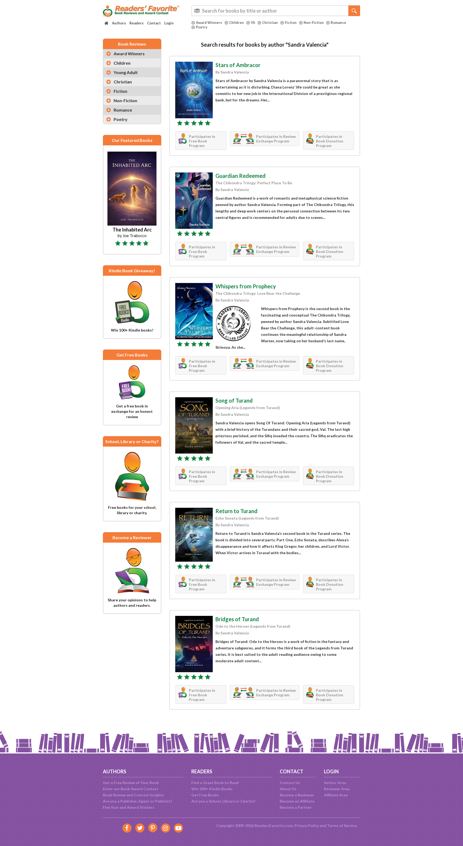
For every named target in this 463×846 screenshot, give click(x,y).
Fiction (291, 22)
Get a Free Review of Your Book (131, 782)
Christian (270, 22)
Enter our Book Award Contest (130, 788)
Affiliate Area (336, 795)
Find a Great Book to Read (215, 782)
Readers (136, 23)
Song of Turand (234, 400)
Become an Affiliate (297, 801)
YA (253, 22)
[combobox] (276, 11)
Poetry (201, 27)
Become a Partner (296, 807)
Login (169, 23)
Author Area (335, 782)
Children (236, 22)
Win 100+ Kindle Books (212, 788)
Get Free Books (205, 795)
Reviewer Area (337, 788)
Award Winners (209, 22)
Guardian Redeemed (240, 175)
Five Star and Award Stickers (128, 807)
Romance (338, 22)
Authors (119, 23)
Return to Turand (236, 511)
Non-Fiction (314, 22)
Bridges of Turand (237, 619)
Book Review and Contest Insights (133, 795)
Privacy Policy (306, 825)
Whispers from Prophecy (245, 286)
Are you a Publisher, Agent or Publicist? (137, 801)
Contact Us (290, 782)
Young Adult (126, 72)
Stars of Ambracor (237, 65)
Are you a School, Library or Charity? (223, 801)
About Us (288, 788)
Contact (154, 23)
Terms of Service (342, 825)
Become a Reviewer (297, 795)
